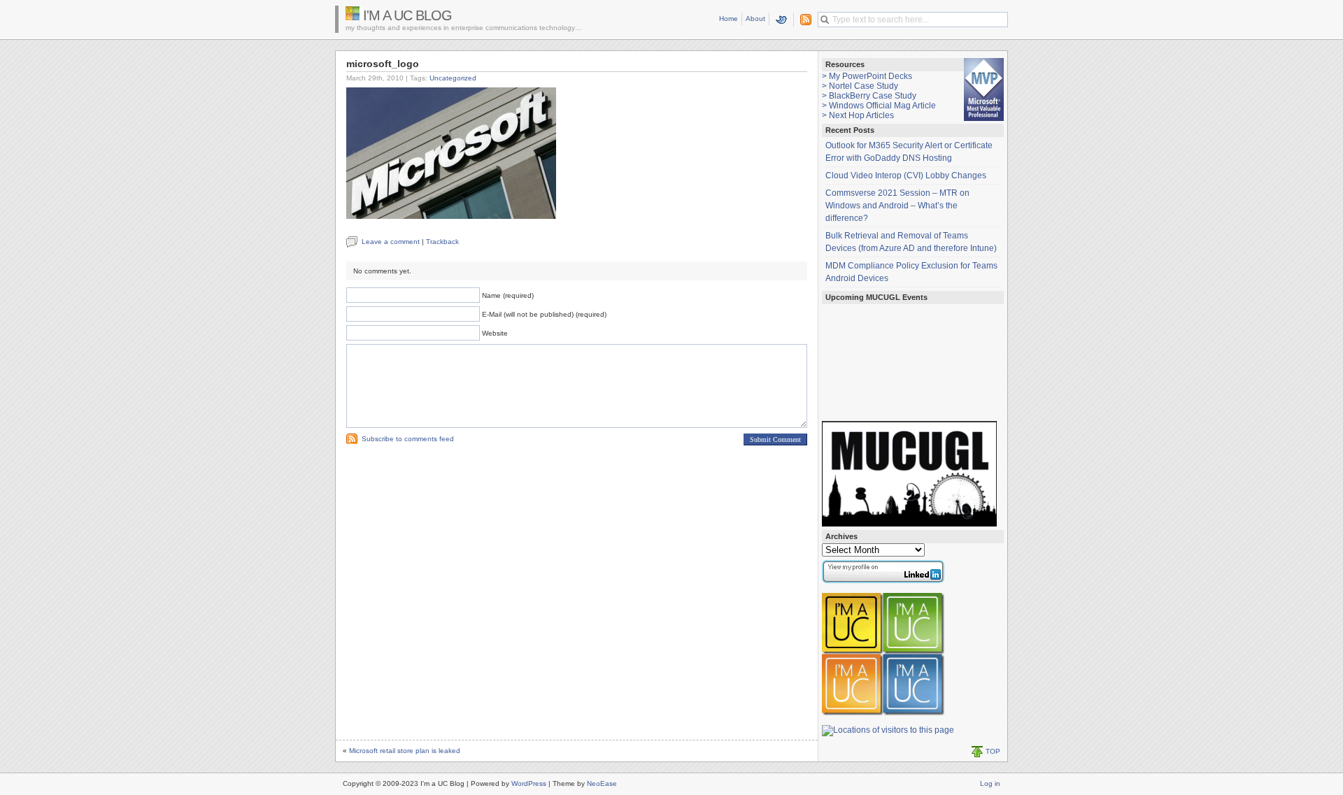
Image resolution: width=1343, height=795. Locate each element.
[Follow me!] (781, 20)
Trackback (442, 241)
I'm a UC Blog (407, 15)
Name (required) (508, 295)
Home (728, 18)
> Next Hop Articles (858, 115)
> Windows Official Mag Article (879, 105)
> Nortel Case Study (860, 86)
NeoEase (602, 783)
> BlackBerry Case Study (869, 96)
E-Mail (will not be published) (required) (544, 314)
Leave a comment (391, 241)
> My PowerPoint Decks (867, 76)
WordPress (528, 783)
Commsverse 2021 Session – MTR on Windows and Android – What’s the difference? (897, 205)
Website (495, 333)
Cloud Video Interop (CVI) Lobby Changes (905, 175)
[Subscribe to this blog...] (803, 20)
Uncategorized (452, 78)
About (755, 18)
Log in (990, 783)
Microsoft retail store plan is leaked (404, 750)
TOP (993, 751)
